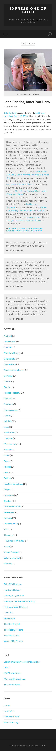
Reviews (8, 518)
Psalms (9, 438)
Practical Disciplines (13, 483)
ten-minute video (32, 217)
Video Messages (11, 552)
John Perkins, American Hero (27, 102)
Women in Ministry (15, 540)
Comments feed (11, 716)
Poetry (7, 472)
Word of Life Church (13, 641)
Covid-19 (8, 375)
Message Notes (11, 444)
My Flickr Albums (12, 673)
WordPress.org (11, 722)
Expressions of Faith (28, 10)
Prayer (7, 489)
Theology (8, 535)
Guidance (8, 404)
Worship (8, 563)
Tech (6, 529)
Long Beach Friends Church (20, 184)
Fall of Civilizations (13, 584)
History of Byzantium (14, 595)
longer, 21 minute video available (24, 220)
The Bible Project (12, 624)
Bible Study (9, 341)
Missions (8, 449)
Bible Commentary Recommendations (21, 661)
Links (6, 427)
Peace (7, 461)
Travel (7, 546)
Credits (7, 381)
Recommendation (12, 506)
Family (7, 387)
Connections (10, 364)
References (9, 512)
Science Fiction (11, 523)
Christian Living (11, 353)
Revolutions (9, 618)
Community (9, 358)
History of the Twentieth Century (19, 601)
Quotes (7, 501)
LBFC (6, 667)
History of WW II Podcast (16, 607)
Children (8, 347)
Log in (7, 705)
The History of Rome (13, 629)
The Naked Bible (11, 635)
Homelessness (10, 410)
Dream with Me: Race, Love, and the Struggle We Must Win (27, 174)
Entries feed (9, 711)
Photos (7, 466)
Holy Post (8, 612)
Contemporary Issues (14, 370)
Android (8, 335)
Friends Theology (12, 392)
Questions (9, 495)
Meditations (9, 432)
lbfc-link (8, 421)
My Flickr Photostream (14, 678)
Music (7, 455)
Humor (7, 415)
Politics (7, 478)
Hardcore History (12, 589)
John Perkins (10, 112)
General (7, 398)
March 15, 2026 (11, 107)
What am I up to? (12, 557)
